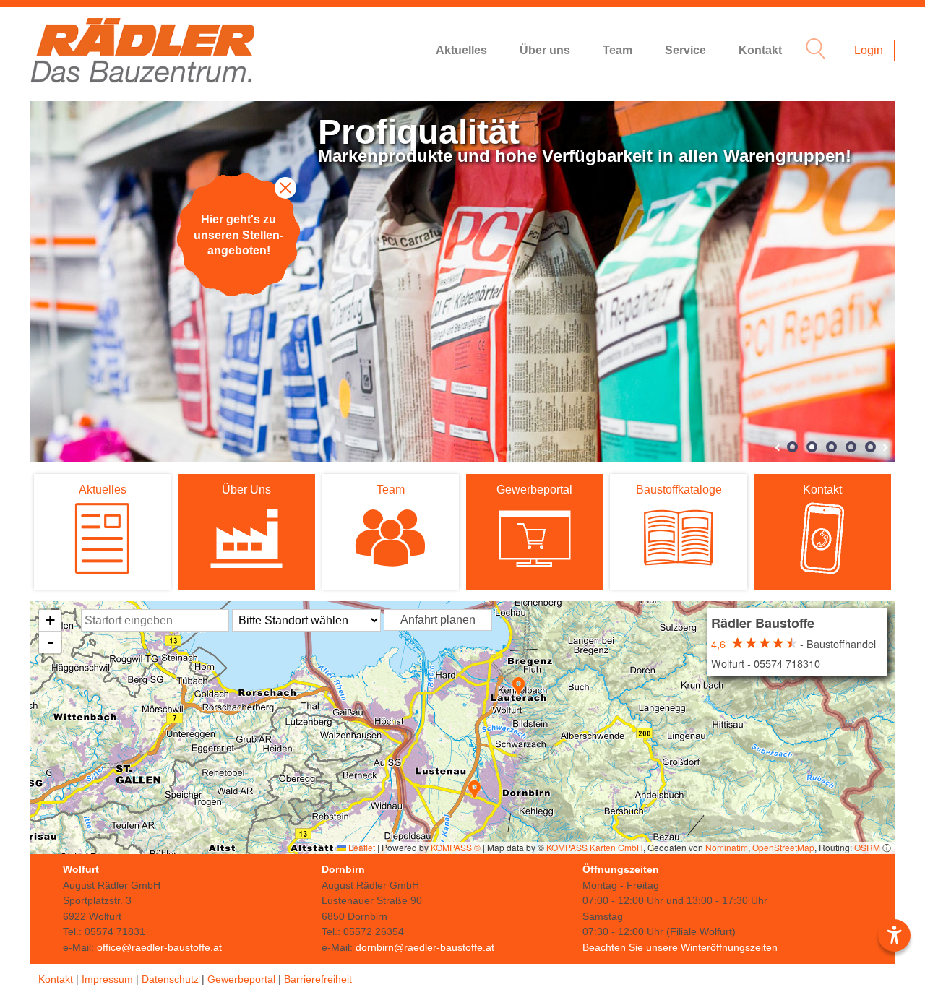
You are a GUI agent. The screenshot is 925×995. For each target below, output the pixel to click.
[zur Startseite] (142, 50)
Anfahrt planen (438, 619)
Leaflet (360, 847)
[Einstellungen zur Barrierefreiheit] (894, 935)
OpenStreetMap (783, 847)
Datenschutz (170, 979)
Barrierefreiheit (318, 979)
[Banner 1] (792, 447)
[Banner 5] (870, 447)
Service (685, 50)
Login (868, 50)
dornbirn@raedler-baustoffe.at (425, 947)
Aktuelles (461, 50)
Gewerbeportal (241, 979)
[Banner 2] (812, 447)
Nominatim (726, 847)
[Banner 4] (851, 447)
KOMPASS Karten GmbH (594, 847)
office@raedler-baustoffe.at (159, 947)
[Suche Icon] (812, 51)
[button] (518, 686)
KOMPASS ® (456, 847)
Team (617, 50)
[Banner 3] (831, 447)
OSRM (867, 847)
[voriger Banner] (779, 448)
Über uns (545, 50)
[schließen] (285, 188)
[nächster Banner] (884, 448)
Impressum (107, 979)
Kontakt (760, 50)
